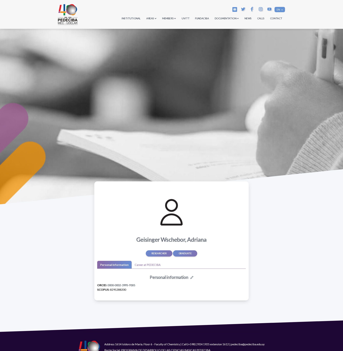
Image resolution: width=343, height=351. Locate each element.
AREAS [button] (150, 18)
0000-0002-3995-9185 (121, 285)
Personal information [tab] (114, 264)
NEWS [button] (248, 18)
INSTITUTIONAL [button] (131, 18)
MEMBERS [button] (167, 18)
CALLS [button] (260, 18)
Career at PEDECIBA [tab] (148, 264)
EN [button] (278, 9)
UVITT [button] (185, 18)
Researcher (159, 253)
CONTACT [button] (276, 18)
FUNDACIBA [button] (202, 18)
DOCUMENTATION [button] (226, 18)
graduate (185, 253)
